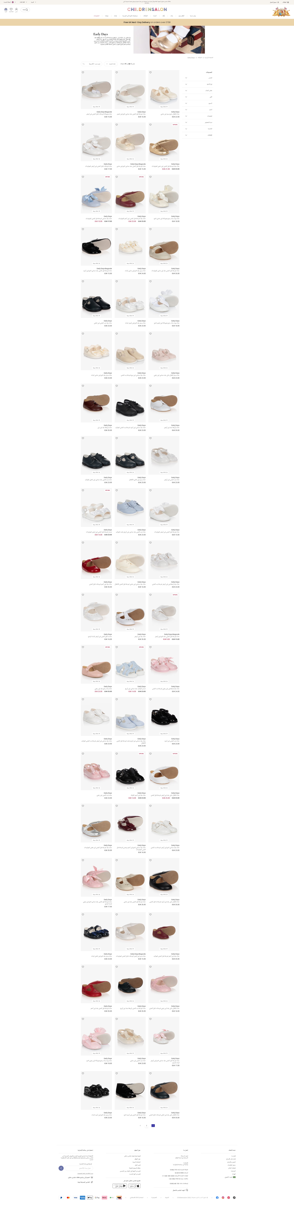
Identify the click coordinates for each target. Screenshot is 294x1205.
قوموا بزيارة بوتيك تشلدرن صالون (132, 1156)
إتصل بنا (234, 1156)
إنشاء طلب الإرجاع (231, 1159)
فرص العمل (137, 1165)
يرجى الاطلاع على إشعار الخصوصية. (85, 1173)
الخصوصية (154, 1198)
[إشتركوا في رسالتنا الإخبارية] (61, 1168)
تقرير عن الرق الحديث (134, 1174)
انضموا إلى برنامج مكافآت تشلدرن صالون (79, 1178)
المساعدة (233, 1171)
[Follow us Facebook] (217, 1198)
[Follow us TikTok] (234, 1198)
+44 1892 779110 (174, 1179)
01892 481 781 (174, 1184)
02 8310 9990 (179, 1173)
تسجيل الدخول (273, 2)
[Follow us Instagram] (223, 1198)
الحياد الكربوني (230, 1177)
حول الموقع (137, 1159)
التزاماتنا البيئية (136, 1162)
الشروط (167, 1198)
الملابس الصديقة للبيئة (84, 1182)
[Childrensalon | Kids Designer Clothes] (281, 12)
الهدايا (234, 1174)
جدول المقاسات (232, 1165)
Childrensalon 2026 (184, 1198)
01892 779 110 (175, 1170)
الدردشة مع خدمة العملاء (181, 1157)
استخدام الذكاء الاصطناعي (136, 1198)
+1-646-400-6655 (168, 1176)
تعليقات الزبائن (232, 1168)
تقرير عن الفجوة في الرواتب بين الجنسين (130, 1171)
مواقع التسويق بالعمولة (134, 1168)
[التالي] (140, 1125)
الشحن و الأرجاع (231, 1162)
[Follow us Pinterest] (228, 1198)
